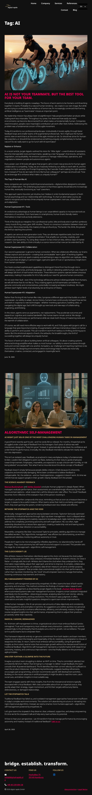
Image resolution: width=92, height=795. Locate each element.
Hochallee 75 (35, 774)
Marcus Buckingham (14, 486)
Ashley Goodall (34, 486)
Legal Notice (82, 789)
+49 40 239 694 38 (15, 784)
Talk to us (55, 721)
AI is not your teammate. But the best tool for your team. (44, 96)
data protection (71, 789)
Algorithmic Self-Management (33, 432)
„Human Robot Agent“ (72, 589)
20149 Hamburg (36, 777)
